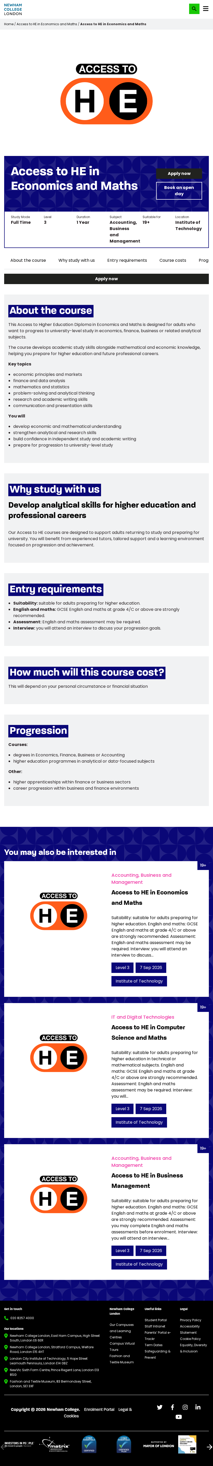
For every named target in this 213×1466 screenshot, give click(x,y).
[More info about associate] (19, 1444)
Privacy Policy (190, 1320)
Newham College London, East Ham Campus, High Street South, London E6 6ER (55, 1338)
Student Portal (156, 1320)
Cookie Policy (190, 1339)
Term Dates (154, 1345)
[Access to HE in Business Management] (106, 1212)
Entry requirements (127, 260)
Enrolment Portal (99, 1410)
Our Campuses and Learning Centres (122, 1331)
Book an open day (179, 191)
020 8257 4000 (22, 1318)
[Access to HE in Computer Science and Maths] (106, 1070)
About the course (28, 260)
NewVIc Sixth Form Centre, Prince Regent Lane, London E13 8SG (54, 1372)
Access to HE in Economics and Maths (47, 24)
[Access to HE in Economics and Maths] (106, 929)
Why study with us (76, 260)
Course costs (172, 260)
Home (9, 24)
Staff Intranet (155, 1326)
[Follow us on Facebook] (160, 1407)
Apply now (179, 173)
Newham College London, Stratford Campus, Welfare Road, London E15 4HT (52, 1349)
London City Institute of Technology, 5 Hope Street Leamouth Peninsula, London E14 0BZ (49, 1360)
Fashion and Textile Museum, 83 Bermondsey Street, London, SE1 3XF (50, 1383)
